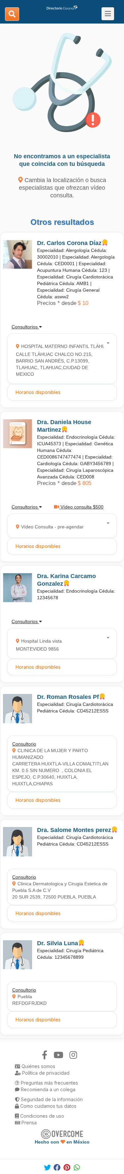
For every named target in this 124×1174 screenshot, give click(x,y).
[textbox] (60, 358)
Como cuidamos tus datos (47, 1106)
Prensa (28, 1122)
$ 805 (84, 483)
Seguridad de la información (51, 1099)
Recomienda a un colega (47, 1089)
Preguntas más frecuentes (49, 1083)
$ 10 (83, 303)
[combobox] (60, 358)
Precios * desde (56, 303)
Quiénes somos (37, 1066)
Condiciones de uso (41, 1116)
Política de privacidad (45, 1073)
